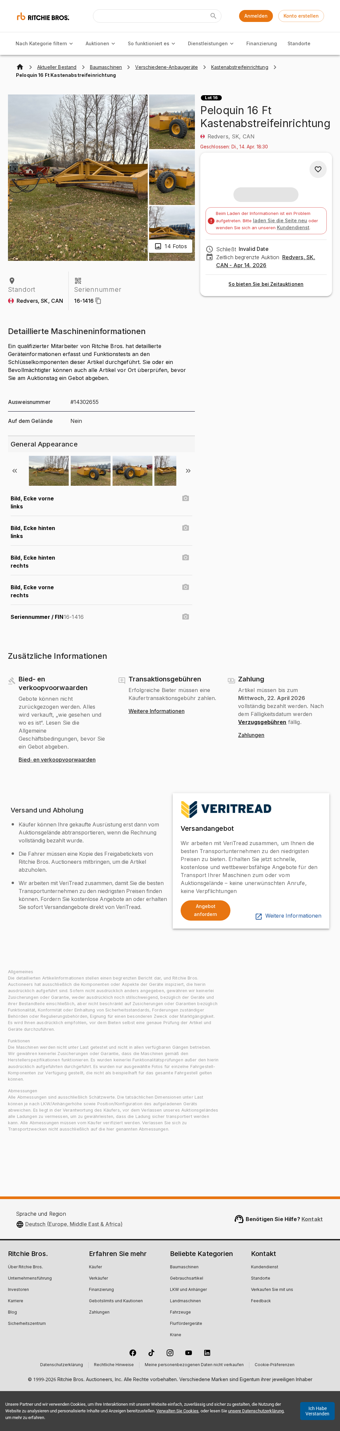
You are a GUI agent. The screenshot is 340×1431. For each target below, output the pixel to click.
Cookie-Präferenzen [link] (275, 1365)
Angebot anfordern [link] (205, 910)
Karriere (15, 1301)
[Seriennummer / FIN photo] (185, 617)
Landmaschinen (185, 1301)
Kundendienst (293, 227)
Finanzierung (261, 43)
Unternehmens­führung (30, 1279)
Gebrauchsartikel (186, 1279)
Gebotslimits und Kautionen (116, 1301)
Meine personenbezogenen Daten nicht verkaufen (194, 1365)
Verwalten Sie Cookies (177, 1410)
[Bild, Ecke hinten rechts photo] (185, 557)
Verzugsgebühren (262, 722)
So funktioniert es (148, 43)
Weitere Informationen (156, 711)
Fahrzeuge (180, 1313)
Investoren (18, 1290)
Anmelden (256, 16)
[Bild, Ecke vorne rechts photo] (185, 587)
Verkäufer (98, 1279)
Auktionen (97, 43)
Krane (175, 1335)
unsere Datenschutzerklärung (256, 1410)
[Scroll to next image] (188, 471)
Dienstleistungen (208, 43)
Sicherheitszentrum (27, 1324)
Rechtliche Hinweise (114, 1365)
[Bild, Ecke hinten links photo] (185, 528)
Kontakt (312, 1219)
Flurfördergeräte (186, 1324)
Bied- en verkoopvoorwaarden (57, 760)
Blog (12, 1313)
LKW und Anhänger (188, 1290)
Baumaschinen (184, 1267)
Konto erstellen (301, 16)
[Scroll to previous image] (15, 471)
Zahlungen (251, 735)
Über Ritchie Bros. (25, 1267)
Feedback (261, 1301)
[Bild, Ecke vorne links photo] (185, 498)
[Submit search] (213, 16)
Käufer (95, 1267)
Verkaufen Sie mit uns (272, 1290)
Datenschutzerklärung (61, 1365)
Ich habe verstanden (317, 1411)
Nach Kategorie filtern (41, 43)
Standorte (299, 43)
